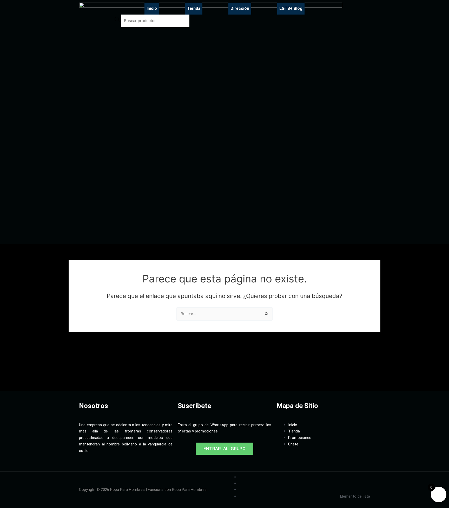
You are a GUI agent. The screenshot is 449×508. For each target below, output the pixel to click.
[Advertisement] (173, 375)
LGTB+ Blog (290, 8)
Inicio (152, 8)
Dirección (239, 8)
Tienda (193, 8)
